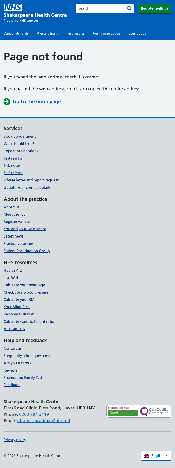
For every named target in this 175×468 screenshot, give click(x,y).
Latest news (13, 236)
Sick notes (12, 165)
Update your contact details (27, 187)
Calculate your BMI (19, 299)
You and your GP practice (25, 229)
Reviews (10, 370)
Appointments (16, 33)
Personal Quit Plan (19, 314)
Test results (75, 33)
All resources (14, 328)
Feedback (12, 385)
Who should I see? (19, 143)
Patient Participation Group (27, 250)
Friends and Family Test (23, 377)
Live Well (11, 277)
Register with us (154, 8)
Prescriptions (47, 33)
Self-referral (13, 173)
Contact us (137, 33)
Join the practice (106, 33)
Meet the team (16, 214)
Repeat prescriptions (21, 151)
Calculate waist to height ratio (29, 321)
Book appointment (20, 136)
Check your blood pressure (26, 292)
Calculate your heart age (24, 285)
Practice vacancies (18, 243)
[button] (156, 456)
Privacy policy (15, 439)
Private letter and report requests (31, 180)
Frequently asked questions (27, 355)
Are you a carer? (17, 363)
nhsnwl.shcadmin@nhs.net (43, 420)
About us (11, 207)
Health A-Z (13, 270)
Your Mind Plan (17, 307)
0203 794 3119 (34, 414)
